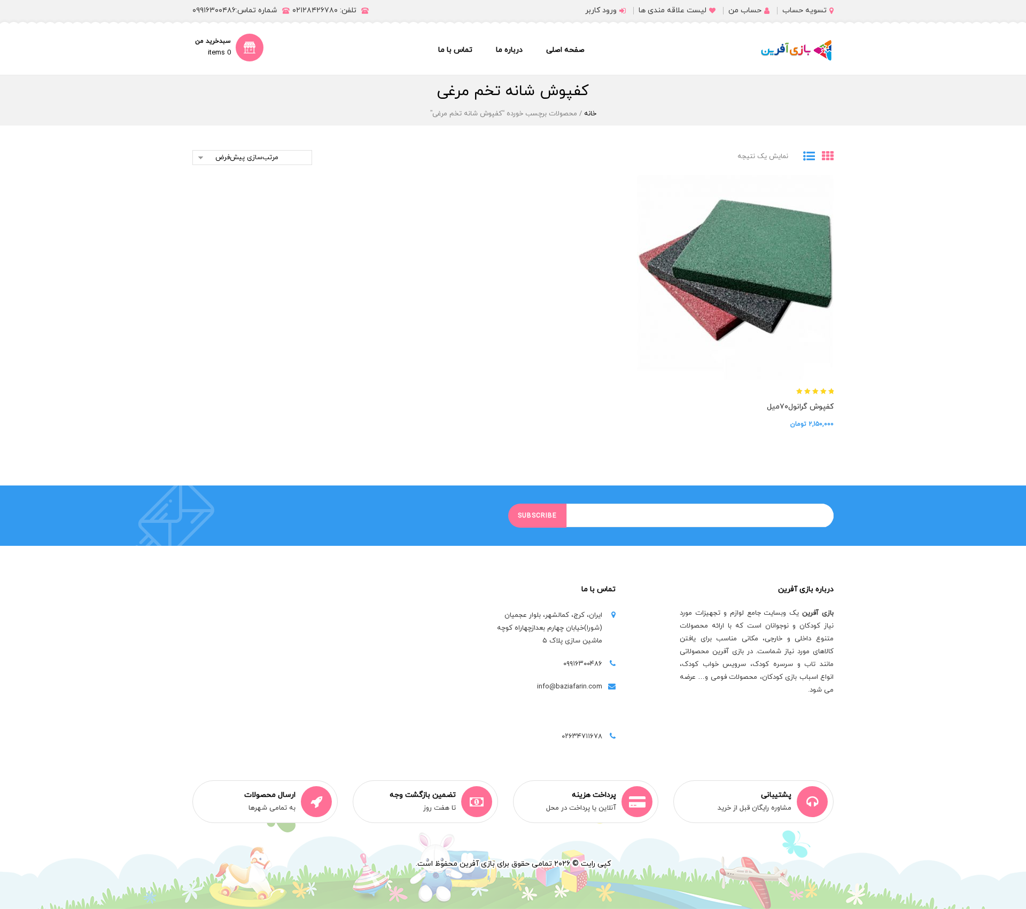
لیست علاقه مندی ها (672, 10)
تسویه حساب (804, 10)
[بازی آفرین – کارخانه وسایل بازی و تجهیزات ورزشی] (796, 50)
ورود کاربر (601, 10)
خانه (590, 114)
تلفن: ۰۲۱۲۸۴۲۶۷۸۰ (324, 10)
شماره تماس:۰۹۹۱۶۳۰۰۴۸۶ (234, 10)
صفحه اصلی (565, 50)
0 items (219, 53)
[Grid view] (824, 157)
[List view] (805, 157)
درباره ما (509, 50)
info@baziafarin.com (569, 687)
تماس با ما (455, 50)
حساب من (744, 10)
